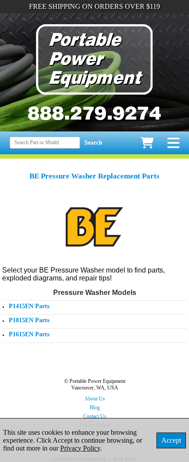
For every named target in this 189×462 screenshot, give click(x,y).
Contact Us (94, 416)
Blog (95, 407)
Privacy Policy (80, 448)
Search (93, 142)
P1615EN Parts (29, 334)
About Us (94, 399)
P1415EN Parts (29, 306)
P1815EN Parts (29, 320)
